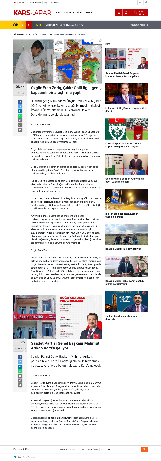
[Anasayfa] (14, 3)
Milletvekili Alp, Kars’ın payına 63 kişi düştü (64, 25)
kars (59, 12)
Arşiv (46, 3)
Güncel (89, 12)
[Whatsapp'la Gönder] (20, 116)
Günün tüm (139, 25)
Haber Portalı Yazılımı (26, 457)
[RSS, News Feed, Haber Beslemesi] (144, 449)
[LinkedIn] (20, 111)
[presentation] (22, 24)
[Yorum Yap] (20, 130)
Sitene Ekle (55, 3)
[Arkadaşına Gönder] (20, 120)
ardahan (69, 12)
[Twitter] (20, 106)
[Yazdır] (20, 125)
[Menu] (119, 12)
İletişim (81, 449)
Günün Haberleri (35, 3)
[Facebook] (20, 102)
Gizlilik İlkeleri (93, 449)
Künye (72, 449)
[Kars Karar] (32, 12)
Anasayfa (63, 449)
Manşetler (22, 3)
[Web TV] (140, 2)
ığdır (79, 12)
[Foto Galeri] (146, 2)
